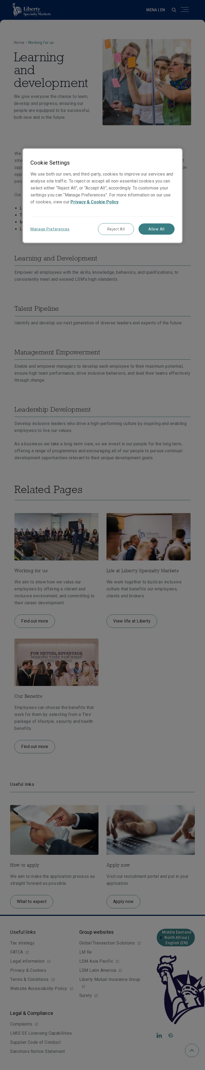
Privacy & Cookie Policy (94, 201)
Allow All (156, 229)
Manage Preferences (50, 229)
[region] (102, 195)
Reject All (116, 229)
